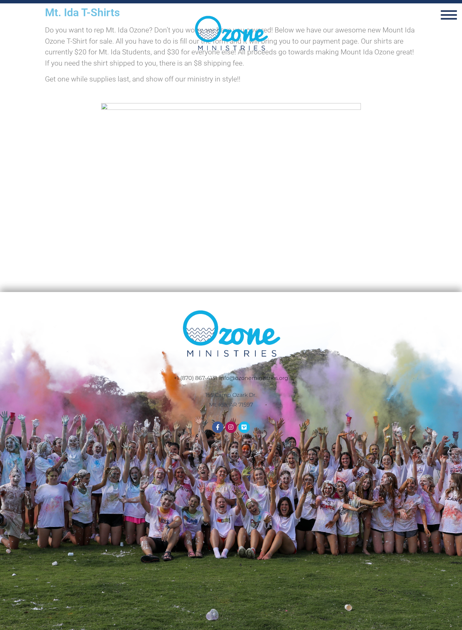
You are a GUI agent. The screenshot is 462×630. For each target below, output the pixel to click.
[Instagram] (231, 427)
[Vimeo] (244, 427)
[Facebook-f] (218, 427)
